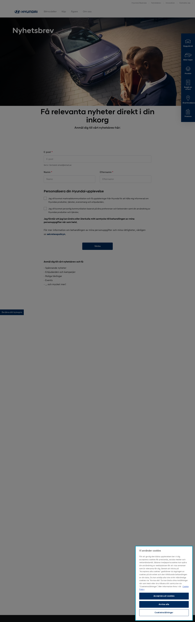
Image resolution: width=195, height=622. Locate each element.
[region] (164, 583)
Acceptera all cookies (164, 596)
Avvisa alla (164, 604)
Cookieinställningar (164, 612)
